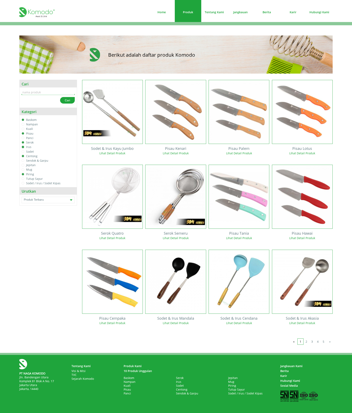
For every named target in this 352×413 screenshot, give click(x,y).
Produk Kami (133, 366)
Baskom (31, 120)
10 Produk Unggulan (138, 371)
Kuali (29, 129)
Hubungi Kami (319, 12)
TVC (74, 375)
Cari (67, 100)
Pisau (29, 133)
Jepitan (31, 165)
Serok (30, 142)
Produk (188, 12)
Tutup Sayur (34, 179)
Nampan (32, 124)
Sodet (30, 151)
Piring (30, 174)
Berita (267, 12)
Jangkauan (240, 12)
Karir (293, 12)
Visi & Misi (79, 371)
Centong (31, 156)
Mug (29, 170)
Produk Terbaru (34, 199)
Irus (28, 147)
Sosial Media (289, 386)
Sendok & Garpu (37, 160)
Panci (29, 138)
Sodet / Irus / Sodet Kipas (43, 183)
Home (161, 12)
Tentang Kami (214, 12)
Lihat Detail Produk (112, 153)
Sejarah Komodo (83, 379)
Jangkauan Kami (291, 366)
